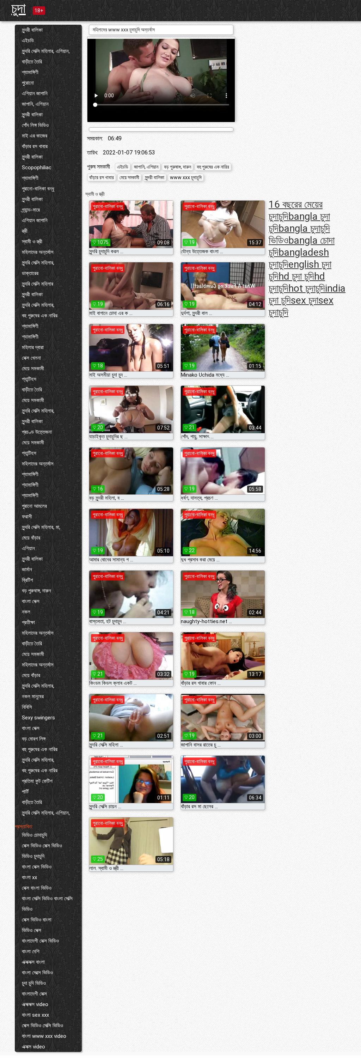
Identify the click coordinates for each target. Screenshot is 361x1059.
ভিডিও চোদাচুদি (34, 835)
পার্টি (25, 792)
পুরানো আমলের (34, 506)
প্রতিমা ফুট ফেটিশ (37, 781)
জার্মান (27, 569)
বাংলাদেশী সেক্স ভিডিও (40, 941)
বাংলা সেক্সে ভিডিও (37, 972)
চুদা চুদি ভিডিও (34, 983)
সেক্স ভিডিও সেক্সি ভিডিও (42, 1025)
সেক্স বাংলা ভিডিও (36, 888)
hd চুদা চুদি (296, 276)
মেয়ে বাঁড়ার (31, 538)
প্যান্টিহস (29, 379)
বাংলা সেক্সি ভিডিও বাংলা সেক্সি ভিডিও (47, 903)
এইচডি (28, 40)
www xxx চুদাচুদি (186, 177)
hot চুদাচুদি (306, 288)
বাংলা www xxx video (44, 1036)
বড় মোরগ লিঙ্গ (33, 739)
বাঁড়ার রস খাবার (35, 146)
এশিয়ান (28, 548)
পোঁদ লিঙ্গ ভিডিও (35, 125)
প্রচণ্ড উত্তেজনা (37, 432)
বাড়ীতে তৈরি (32, 62)
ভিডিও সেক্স (31, 930)
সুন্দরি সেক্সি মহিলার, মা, (41, 527)
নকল (26, 612)
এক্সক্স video (33, 1046)
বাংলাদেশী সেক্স (34, 994)
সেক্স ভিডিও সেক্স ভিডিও (42, 845)
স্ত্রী (24, 231)
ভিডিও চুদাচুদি (33, 856)
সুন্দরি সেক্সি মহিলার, (38, 263)
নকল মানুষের (33, 696)
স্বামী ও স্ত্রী (32, 241)
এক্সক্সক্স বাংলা (33, 962)
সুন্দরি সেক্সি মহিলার (37, 284)
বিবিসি (27, 707)
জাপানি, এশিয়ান (35, 104)
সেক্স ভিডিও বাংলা (36, 920)
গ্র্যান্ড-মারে (31, 210)
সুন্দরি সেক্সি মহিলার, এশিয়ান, (46, 51)
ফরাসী (27, 516)
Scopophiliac (36, 167)
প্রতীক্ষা (28, 622)
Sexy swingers (38, 717)
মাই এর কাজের (34, 136)
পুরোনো (28, 83)
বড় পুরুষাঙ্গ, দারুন (36, 591)
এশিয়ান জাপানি (35, 93)
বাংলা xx (29, 877)
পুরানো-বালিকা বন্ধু (38, 188)
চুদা (18, 8)
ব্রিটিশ (27, 580)
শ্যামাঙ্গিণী (30, 72)
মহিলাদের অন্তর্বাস (38, 252)
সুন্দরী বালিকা (32, 30)
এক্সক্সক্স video (35, 1004)
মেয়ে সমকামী (33, 368)
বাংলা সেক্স (30, 601)
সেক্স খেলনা (31, 358)
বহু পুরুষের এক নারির (39, 315)
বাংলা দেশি (30, 951)
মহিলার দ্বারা (33, 347)
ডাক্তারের (30, 273)
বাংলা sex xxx (35, 1015)
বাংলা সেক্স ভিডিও (36, 867)
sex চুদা (304, 300)
